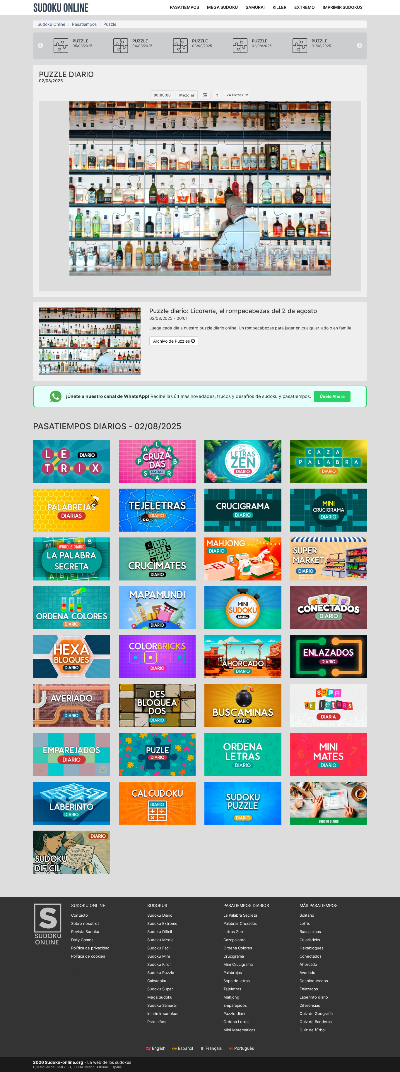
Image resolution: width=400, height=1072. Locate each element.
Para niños (156, 1021)
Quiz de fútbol (313, 1030)
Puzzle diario (235, 1013)
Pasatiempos (84, 24)
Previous (40, 46)
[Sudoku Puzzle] (242, 802)
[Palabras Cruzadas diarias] (157, 460)
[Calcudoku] (157, 802)
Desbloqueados (314, 980)
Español (185, 1048)
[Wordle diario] (71, 558)
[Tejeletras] (157, 509)
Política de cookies (88, 956)
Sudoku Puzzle (160, 972)
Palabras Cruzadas (240, 923)
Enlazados (309, 989)
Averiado (307, 972)
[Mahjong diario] (242, 558)
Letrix (305, 923)
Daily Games (82, 939)
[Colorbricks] (157, 656)
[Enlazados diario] (328, 656)
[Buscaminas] (242, 704)
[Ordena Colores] (71, 607)
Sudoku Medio (160, 939)
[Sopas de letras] (328, 704)
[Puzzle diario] (157, 753)
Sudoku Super (160, 989)
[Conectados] (328, 607)
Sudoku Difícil (159, 931)
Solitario (307, 915)
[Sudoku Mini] (242, 607)
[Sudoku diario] (328, 802)
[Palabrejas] (71, 509)
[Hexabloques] (71, 656)
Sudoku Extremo (162, 923)
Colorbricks (310, 939)
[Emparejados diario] (71, 753)
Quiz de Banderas (316, 1021)
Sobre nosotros (85, 923)
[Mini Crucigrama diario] (328, 509)
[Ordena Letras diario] (242, 753)
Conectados (311, 956)
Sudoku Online (61, 7)
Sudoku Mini (158, 956)
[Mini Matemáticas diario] (328, 753)
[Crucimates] (157, 558)
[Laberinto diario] (71, 802)
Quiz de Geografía (316, 1013)
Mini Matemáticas (239, 1030)
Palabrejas (232, 972)
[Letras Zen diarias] (242, 460)
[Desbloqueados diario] (157, 704)
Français (213, 1048)
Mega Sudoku (159, 997)
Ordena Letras (236, 1021)
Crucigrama (233, 956)
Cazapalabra (234, 939)
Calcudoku (156, 980)
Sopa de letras (236, 980)
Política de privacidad (90, 948)
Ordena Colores (237, 948)
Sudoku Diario (159, 915)
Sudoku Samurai (162, 1005)
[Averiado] (71, 704)
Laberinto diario (314, 997)
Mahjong (231, 997)
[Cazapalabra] (328, 460)
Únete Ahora (332, 396)
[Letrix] (71, 460)
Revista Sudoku (85, 931)
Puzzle (109, 24)
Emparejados (235, 1005)
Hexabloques (312, 948)
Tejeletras (232, 989)
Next (360, 46)
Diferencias (310, 1005)
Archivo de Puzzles (172, 341)
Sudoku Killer (159, 964)
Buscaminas (310, 931)
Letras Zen (233, 931)
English (159, 1048)
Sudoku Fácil (158, 948)
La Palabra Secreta (240, 915)
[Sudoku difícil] (71, 851)
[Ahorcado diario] (242, 656)
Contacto (79, 915)
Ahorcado (308, 964)
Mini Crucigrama (238, 964)
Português (243, 1048)
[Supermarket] (328, 558)
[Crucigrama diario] (242, 509)
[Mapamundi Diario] (157, 607)
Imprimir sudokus (162, 1013)
